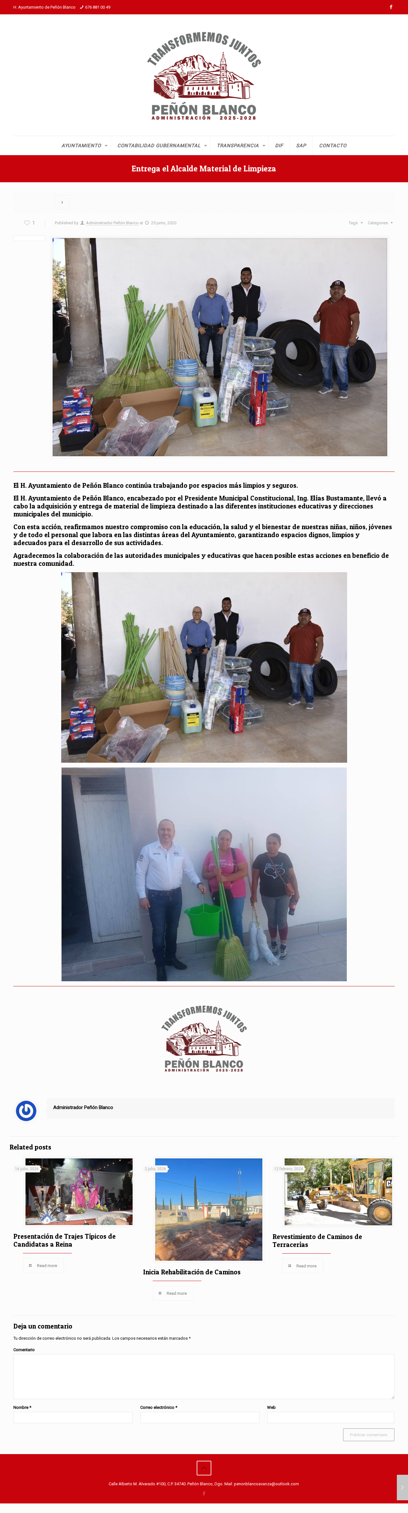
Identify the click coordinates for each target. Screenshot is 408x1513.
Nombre (22, 1407)
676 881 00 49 (97, 7)
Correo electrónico (158, 1407)
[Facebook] (391, 7)
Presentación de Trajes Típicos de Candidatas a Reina (64, 1240)
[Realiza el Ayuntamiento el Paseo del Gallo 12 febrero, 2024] (402, 1487)
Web (271, 1407)
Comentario (24, 1349)
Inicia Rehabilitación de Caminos (192, 1272)
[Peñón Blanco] (204, 75)
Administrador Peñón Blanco (112, 222)
